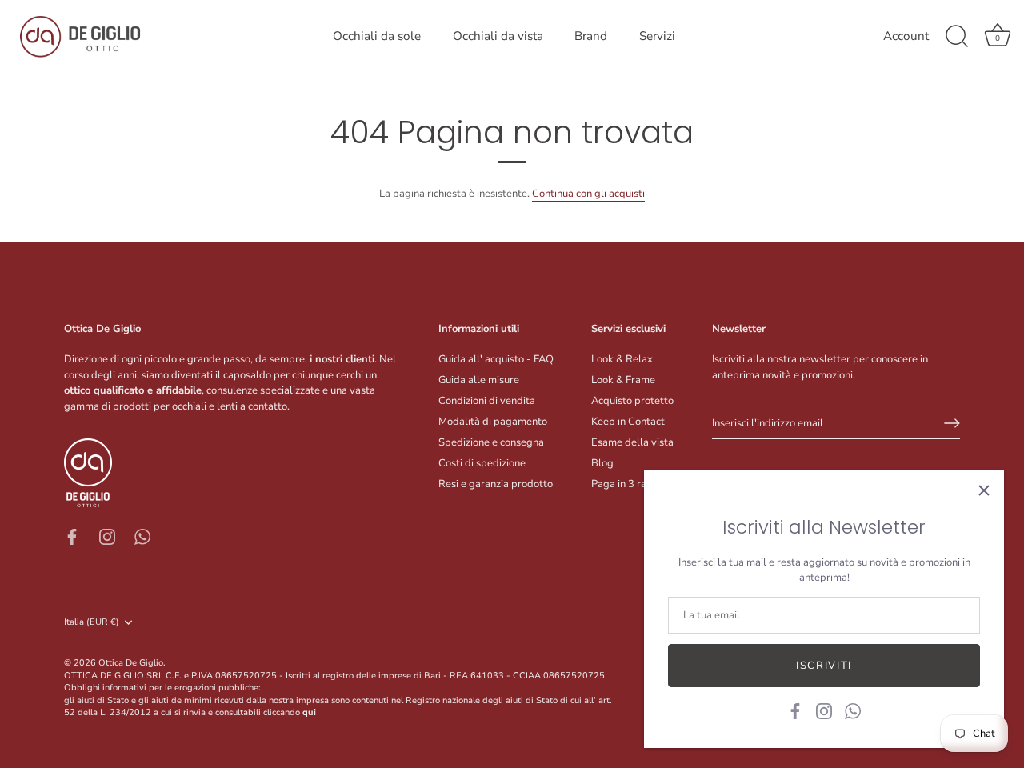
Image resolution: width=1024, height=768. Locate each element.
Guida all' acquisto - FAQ (496, 359)
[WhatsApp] (853, 710)
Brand (590, 36)
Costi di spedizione (482, 463)
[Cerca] (956, 36)
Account (906, 36)
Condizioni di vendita (486, 401)
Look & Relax (622, 359)
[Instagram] (824, 710)
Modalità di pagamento (492, 421)
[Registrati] (952, 423)
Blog (602, 463)
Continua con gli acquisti (588, 193)
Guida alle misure (478, 380)
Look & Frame (623, 380)
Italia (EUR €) (91, 622)
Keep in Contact (628, 421)
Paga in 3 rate (623, 484)
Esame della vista (632, 442)
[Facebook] (795, 710)
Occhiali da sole (377, 36)
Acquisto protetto (632, 401)
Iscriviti (824, 665)
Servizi (657, 36)
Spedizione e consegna (491, 442)
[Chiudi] (984, 490)
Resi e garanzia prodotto (495, 484)
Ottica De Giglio (130, 663)
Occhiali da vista (498, 36)
